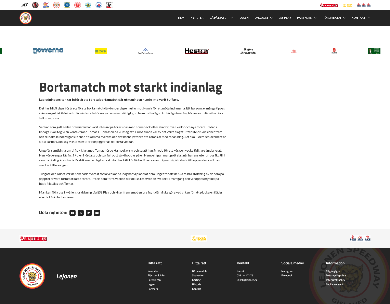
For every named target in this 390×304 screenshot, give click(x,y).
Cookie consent (334, 284)
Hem (181, 17)
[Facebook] (72, 213)
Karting (196, 280)
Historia (196, 284)
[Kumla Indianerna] (35, 5)
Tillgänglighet (333, 271)
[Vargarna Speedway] (98, 5)
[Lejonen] (56, 5)
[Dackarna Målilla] (46, 5)
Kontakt (359, 17)
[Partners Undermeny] (315, 17)
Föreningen (332, 17)
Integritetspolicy (335, 280)
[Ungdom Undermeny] (271, 17)
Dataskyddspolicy (336, 275)
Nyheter (197, 17)
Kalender (153, 271)
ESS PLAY (285, 17)
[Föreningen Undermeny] (344, 17)
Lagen (244, 17)
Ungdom (261, 17)
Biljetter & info (156, 275)
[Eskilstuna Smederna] (109, 5)
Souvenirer (198, 275)
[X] (81, 213)
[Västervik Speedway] (88, 5)
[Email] (97, 213)
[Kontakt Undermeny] (369, 17)
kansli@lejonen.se (247, 280)
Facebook (286, 275)
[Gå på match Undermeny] (232, 17)
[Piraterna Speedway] (67, 5)
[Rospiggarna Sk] (77, 5)
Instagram (287, 271)
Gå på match (219, 17)
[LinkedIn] (89, 213)
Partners (304, 17)
